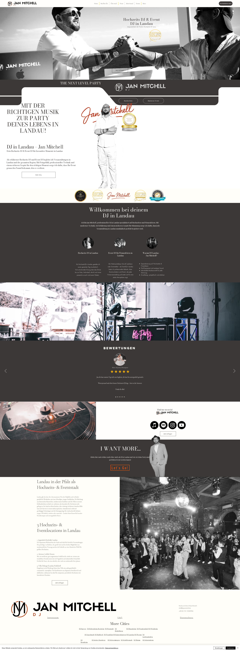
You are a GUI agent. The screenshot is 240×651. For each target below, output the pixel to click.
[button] (104, 3)
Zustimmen (230, 648)
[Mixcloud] (154, 425)
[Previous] (6, 371)
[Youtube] (182, 425)
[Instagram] (172, 425)
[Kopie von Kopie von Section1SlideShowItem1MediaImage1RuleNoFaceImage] (117, 396)
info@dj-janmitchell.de (185, 608)
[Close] (238, 648)
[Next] (234, 371)
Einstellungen (219, 648)
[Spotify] (163, 425)
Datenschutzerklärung (111, 648)
